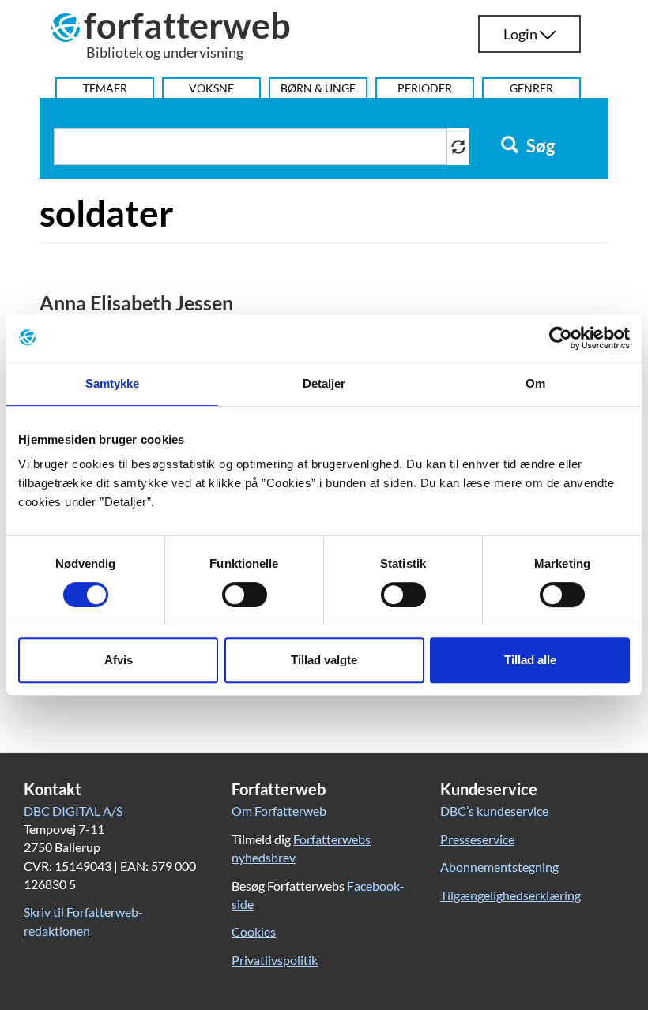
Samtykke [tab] (112, 383)
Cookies (254, 931)
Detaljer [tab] (324, 383)
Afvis (118, 659)
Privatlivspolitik (275, 959)
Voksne (211, 88)
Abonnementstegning (499, 866)
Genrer (531, 88)
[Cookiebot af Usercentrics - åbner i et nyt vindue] (561, 338)
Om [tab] (535, 383)
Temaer (105, 88)
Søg (539, 146)
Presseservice (477, 839)
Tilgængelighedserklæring (510, 895)
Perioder (424, 88)
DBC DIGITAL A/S (73, 810)
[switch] (244, 594)
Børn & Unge (318, 88)
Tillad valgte (324, 659)
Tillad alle (530, 659)
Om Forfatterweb (279, 810)
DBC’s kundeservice (494, 810)
